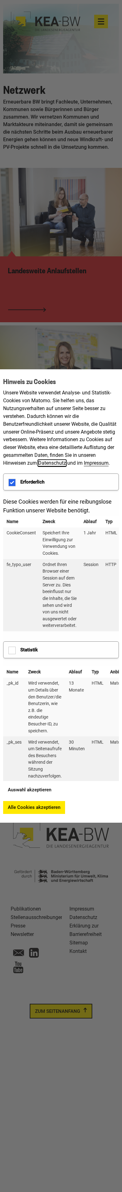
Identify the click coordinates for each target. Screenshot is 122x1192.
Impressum (96, 463)
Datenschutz (52, 463)
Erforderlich (32, 482)
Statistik (29, 650)
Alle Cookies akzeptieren (34, 807)
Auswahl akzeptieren (29, 790)
